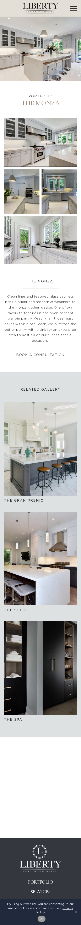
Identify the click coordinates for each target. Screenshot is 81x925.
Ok (41, 918)
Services (40, 892)
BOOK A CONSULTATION (40, 355)
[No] (76, 912)
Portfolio (40, 882)
